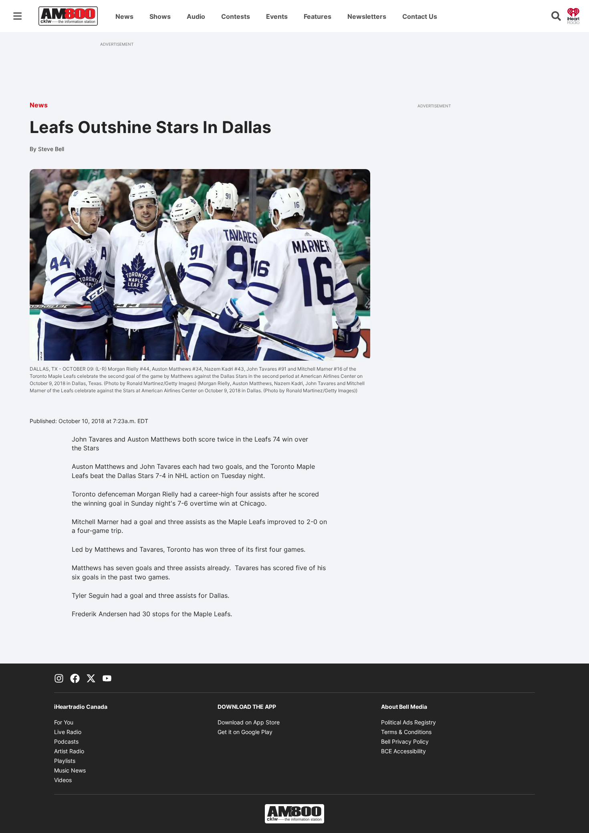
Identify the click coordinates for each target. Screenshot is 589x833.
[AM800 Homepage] (68, 16)
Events (277, 16)
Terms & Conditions (406, 731)
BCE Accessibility (403, 751)
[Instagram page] (59, 678)
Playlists (64, 760)
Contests (235, 16)
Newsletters (366, 16)
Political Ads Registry (408, 722)
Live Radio (67, 731)
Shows (160, 16)
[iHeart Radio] (573, 15)
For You (63, 722)
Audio (196, 16)
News (124, 16)
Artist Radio (69, 751)
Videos (63, 780)
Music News (70, 770)
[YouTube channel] (107, 678)
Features (317, 16)
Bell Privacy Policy (405, 741)
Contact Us (419, 16)
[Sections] (18, 16)
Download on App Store (249, 722)
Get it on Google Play (245, 731)
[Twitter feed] (91, 678)
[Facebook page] (75, 678)
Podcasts (66, 741)
